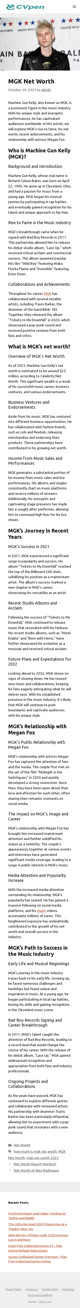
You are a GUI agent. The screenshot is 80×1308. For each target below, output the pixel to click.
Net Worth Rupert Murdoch (35, 1164)
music (41, 911)
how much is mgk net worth (35, 1151)
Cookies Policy (50, 1289)
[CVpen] (25, 6)
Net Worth (22, 1145)
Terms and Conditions (40, 1295)
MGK (47, 293)
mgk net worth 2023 (42, 1158)
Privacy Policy (13, 1289)
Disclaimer (68, 1289)
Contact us (31, 1289)
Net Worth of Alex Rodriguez (36, 1170)
